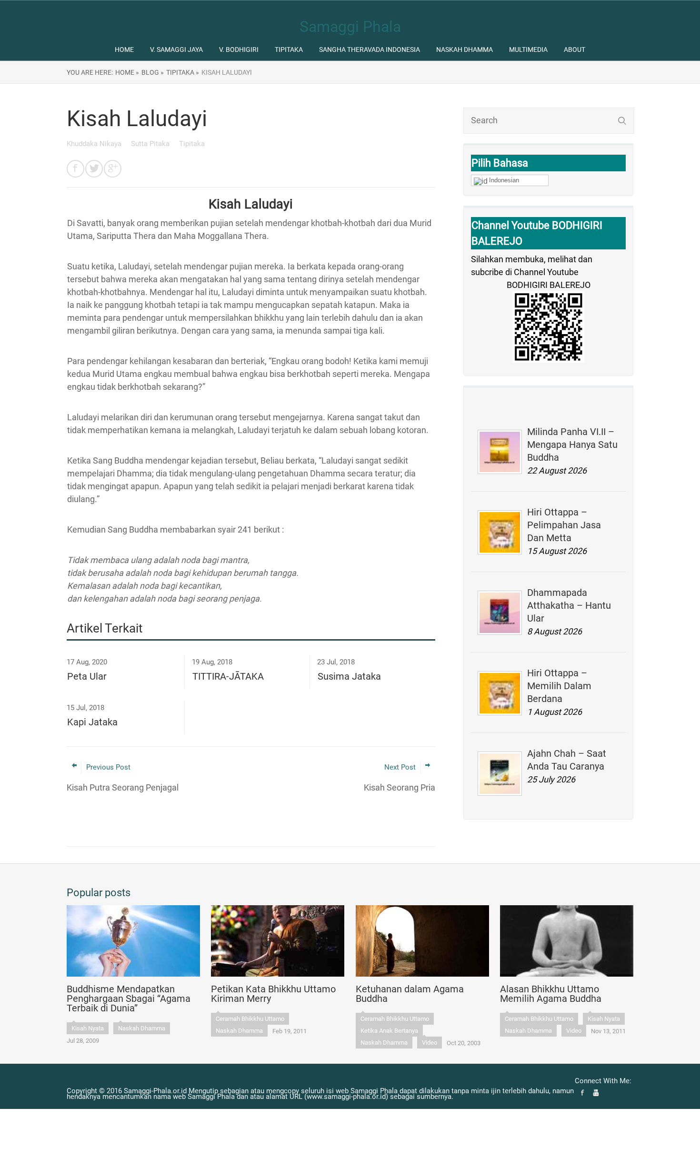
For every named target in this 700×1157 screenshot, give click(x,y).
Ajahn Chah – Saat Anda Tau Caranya (566, 760)
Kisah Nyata (87, 1028)
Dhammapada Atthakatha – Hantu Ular (569, 605)
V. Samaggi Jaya (176, 49)
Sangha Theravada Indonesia (369, 49)
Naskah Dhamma (464, 49)
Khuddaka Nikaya (95, 143)
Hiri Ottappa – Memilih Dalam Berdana (559, 685)
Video (429, 1042)
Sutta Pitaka (151, 143)
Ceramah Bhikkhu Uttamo (250, 1018)
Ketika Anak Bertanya (389, 1030)
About (574, 49)
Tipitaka (289, 49)
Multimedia (528, 49)
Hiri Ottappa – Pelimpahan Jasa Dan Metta (564, 525)
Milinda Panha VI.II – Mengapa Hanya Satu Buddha (572, 444)
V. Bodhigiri (239, 49)
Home (124, 49)
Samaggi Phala (350, 27)
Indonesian (504, 180)
